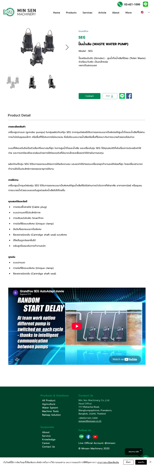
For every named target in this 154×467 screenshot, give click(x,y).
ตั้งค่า (128, 462)
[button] (145, 4)
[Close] (150, 462)
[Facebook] (88, 437)
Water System (50, 408)
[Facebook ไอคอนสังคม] (129, 96)
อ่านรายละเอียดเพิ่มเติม (108, 462)
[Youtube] (95, 437)
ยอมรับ (141, 462)
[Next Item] (67, 47)
